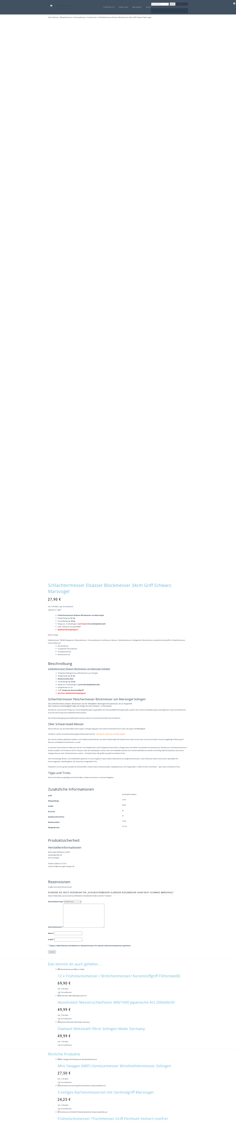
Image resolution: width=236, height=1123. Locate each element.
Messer (56, 17)
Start (50, 17)
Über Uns (123, 7)
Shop (148, 7)
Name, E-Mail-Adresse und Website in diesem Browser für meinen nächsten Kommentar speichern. (90, 946)
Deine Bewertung (56, 901)
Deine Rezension (55, 927)
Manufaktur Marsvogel (74, 729)
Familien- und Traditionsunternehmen (85, 739)
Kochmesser (92, 17)
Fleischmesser (147, 640)
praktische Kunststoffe (162, 640)
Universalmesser (54, 643)
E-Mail (51, 939)
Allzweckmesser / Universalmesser (73, 17)
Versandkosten (68, 607)
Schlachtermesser (124, 640)
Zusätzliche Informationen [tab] (67, 649)
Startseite (109, 7)
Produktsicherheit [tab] (64, 652)
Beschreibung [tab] (63, 646)
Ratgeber (137, 7)
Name (51, 933)
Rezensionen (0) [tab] (64, 654)
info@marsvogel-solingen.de (63, 866)
